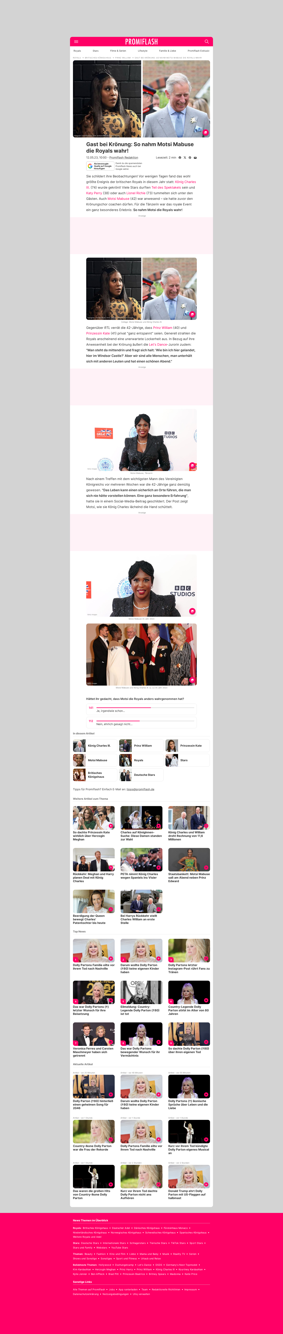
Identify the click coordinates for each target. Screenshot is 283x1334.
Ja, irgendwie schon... (110, 711)
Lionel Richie (135, 193)
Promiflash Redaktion (123, 157)
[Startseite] (141, 41)
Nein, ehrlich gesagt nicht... (114, 724)
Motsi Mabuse (118, 199)
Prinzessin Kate (98, 333)
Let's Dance (158, 344)
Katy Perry (94, 193)
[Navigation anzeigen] (76, 41)
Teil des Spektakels (166, 187)
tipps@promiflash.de (140, 789)
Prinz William (162, 328)
